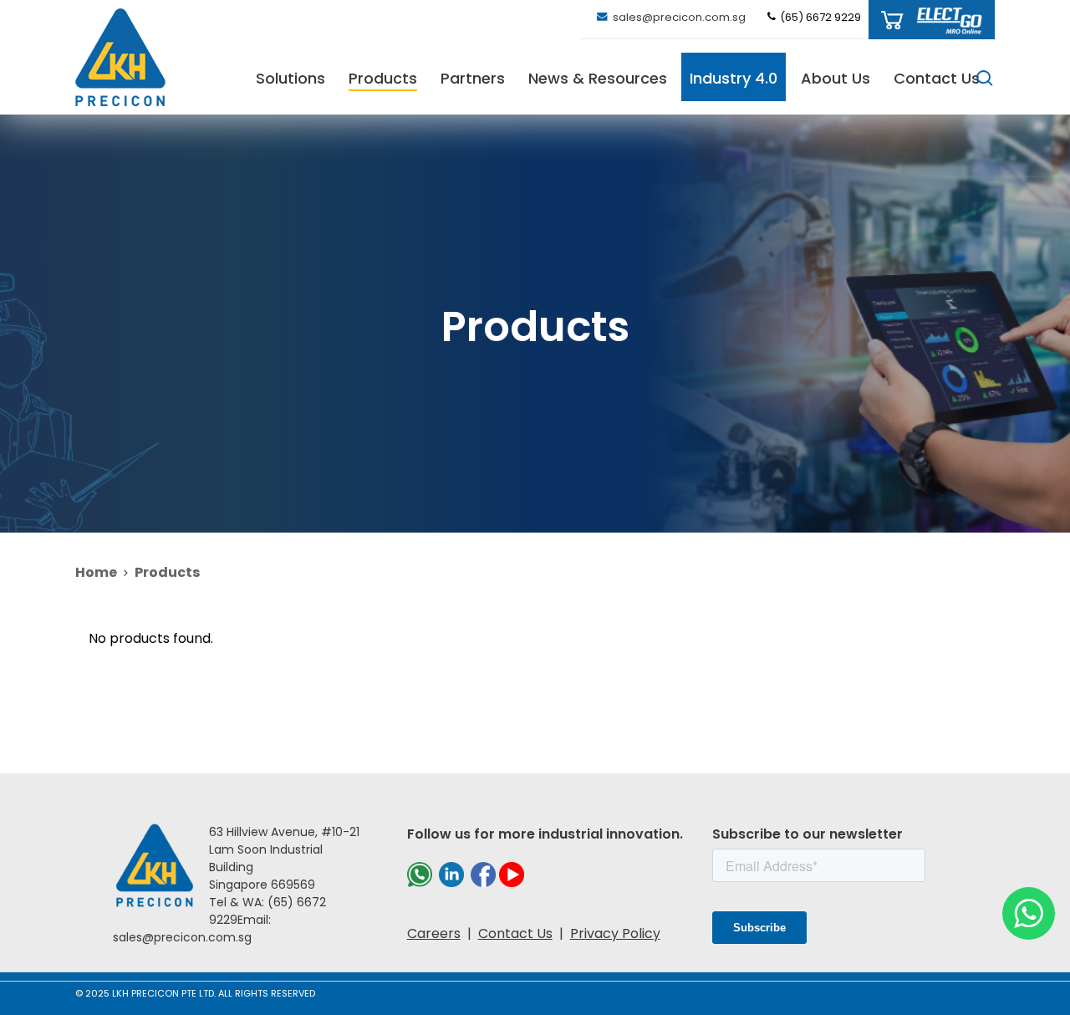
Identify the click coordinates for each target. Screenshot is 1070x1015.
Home (96, 572)
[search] (985, 78)
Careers (434, 933)
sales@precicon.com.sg (678, 17)
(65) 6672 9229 (819, 17)
